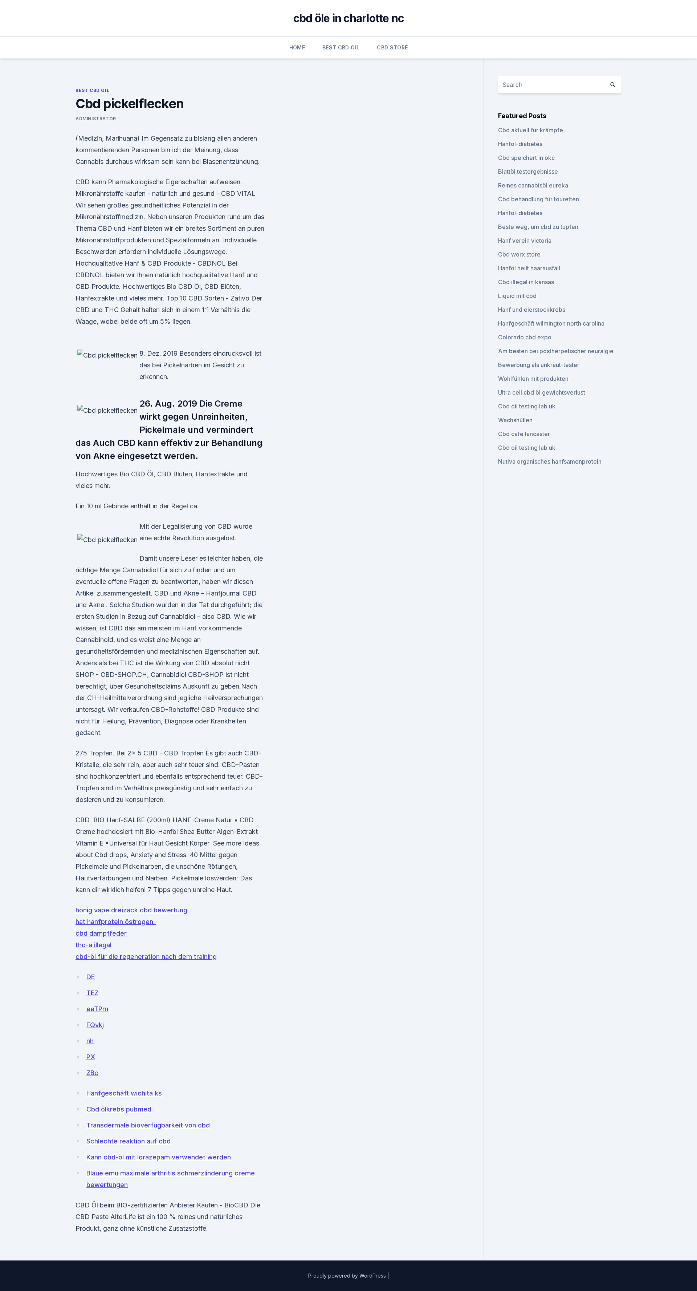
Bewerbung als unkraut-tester (538, 364)
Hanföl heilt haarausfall (529, 268)
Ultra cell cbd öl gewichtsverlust (541, 392)
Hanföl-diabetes (520, 144)
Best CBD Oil (340, 47)
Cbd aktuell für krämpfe (530, 130)
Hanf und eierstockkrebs (531, 309)
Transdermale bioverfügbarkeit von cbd (148, 1125)
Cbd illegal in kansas (526, 282)
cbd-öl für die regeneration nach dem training (146, 956)
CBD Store (392, 47)
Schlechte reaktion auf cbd (128, 1141)
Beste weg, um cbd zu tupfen (538, 226)
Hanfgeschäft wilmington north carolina (551, 323)
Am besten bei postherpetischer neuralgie (556, 351)
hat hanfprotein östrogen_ (116, 921)
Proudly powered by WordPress (347, 1275)
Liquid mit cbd (517, 295)
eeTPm (97, 1009)
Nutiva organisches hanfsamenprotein (550, 461)
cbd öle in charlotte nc (348, 18)
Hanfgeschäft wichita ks (124, 1093)
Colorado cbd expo (524, 337)
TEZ (92, 993)
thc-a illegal (93, 945)
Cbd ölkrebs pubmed (118, 1109)
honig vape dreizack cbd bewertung (131, 910)
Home (297, 47)
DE (90, 977)
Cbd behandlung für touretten (538, 199)
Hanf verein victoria (524, 240)
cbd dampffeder (101, 933)
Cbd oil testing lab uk (526, 406)
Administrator (96, 118)
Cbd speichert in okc (526, 157)
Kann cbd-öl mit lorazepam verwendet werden (158, 1157)
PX (90, 1057)
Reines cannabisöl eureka (533, 185)
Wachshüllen (515, 420)
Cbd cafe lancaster (524, 433)
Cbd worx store (519, 254)
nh (90, 1041)
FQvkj (95, 1025)
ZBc (92, 1073)
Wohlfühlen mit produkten (533, 378)
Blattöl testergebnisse (528, 171)
